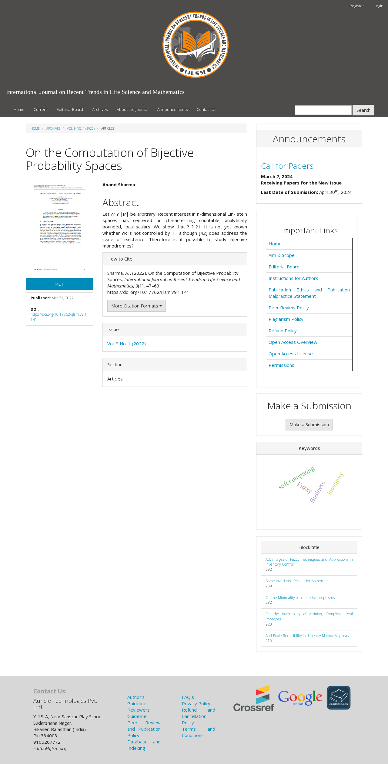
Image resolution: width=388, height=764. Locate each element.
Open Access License (291, 353)
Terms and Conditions (198, 732)
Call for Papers (287, 165)
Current (41, 109)
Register (357, 5)
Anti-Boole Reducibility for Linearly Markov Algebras (307, 635)
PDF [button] (59, 284)
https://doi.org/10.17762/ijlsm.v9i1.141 (59, 317)
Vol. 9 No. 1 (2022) (81, 128)
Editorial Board (70, 109)
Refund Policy (283, 330)
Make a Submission (309, 424)
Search (363, 110)
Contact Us (206, 109)
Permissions (281, 365)
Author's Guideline (136, 700)
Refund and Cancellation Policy (198, 716)
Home (19, 109)
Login (378, 5)
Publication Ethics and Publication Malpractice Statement (309, 293)
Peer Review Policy (289, 307)
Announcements (172, 109)
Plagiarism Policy (286, 319)
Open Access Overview (293, 342)
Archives (100, 109)
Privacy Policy (196, 703)
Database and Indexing (144, 745)
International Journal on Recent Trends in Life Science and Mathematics (95, 91)
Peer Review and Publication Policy (144, 728)
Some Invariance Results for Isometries (297, 580)
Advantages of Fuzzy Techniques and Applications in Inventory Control (309, 562)
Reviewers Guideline (138, 713)
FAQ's (188, 697)
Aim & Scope (282, 255)
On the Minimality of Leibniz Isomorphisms (300, 597)
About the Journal (132, 109)
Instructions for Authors (293, 278)
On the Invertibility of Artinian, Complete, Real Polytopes (309, 616)
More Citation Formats (135, 306)
